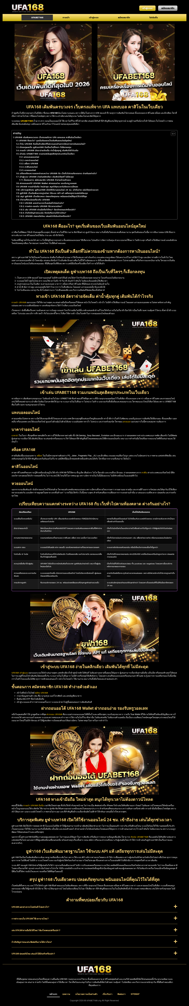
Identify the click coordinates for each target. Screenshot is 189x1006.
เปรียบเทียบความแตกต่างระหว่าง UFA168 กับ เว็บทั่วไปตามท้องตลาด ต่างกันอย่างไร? (58, 173)
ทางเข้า (66, 17)
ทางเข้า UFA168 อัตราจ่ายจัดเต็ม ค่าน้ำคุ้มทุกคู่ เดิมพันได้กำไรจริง (49, 150)
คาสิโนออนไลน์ (31, 167)
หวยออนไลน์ (30, 170)
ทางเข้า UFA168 (19, 302)
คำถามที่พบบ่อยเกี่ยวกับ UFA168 (35, 199)
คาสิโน (144, 472)
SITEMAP (135, 994)
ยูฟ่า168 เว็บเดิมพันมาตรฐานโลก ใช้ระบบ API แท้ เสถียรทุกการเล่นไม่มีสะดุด (54, 193)
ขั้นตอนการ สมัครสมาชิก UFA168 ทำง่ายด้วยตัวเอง (47, 180)
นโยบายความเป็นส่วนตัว (86, 994)
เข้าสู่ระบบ (93, 17)
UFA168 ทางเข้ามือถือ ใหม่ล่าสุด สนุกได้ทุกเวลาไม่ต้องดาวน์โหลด (49, 186)
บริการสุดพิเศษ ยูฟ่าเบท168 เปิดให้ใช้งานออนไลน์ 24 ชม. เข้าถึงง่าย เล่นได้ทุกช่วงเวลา (59, 189)
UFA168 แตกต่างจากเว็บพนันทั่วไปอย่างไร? (44, 203)
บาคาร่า (15, 435)
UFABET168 (37, 17)
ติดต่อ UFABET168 (139, 837)
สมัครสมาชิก (124, 17)
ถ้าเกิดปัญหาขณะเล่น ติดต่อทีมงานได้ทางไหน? (45, 212)
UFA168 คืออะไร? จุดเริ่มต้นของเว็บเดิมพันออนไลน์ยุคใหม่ (45, 140)
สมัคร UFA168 (41, 692)
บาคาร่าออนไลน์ (31, 160)
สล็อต (39, 455)
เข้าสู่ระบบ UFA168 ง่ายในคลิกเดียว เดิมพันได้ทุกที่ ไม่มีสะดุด (47, 176)
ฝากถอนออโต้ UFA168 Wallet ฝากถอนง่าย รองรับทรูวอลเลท (48, 183)
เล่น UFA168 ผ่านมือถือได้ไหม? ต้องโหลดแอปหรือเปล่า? (50, 209)
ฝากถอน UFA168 (54, 714)
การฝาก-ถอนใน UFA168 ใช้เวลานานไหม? (43, 206)
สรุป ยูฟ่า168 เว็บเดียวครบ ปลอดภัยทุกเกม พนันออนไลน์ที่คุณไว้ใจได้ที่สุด (53, 196)
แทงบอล (126, 421)
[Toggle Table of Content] (172, 134)
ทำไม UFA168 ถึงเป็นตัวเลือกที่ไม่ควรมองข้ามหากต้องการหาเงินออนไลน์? (52, 144)
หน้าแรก (53, 994)
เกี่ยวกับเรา (107, 994)
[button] (94, 908)
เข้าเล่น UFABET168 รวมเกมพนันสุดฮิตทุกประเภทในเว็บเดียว (47, 153)
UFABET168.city (93, 1000)
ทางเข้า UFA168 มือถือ (33, 805)
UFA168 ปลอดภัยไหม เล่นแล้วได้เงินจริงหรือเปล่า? (48, 216)
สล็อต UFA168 (31, 163)
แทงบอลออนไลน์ (31, 157)
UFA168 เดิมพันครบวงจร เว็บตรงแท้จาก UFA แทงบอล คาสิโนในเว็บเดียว (48, 137)
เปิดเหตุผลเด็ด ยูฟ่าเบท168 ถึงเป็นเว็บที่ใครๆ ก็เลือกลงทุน (45, 147)
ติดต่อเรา (122, 994)
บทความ (66, 994)
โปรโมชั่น (153, 17)
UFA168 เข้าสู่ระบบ (20, 672)
